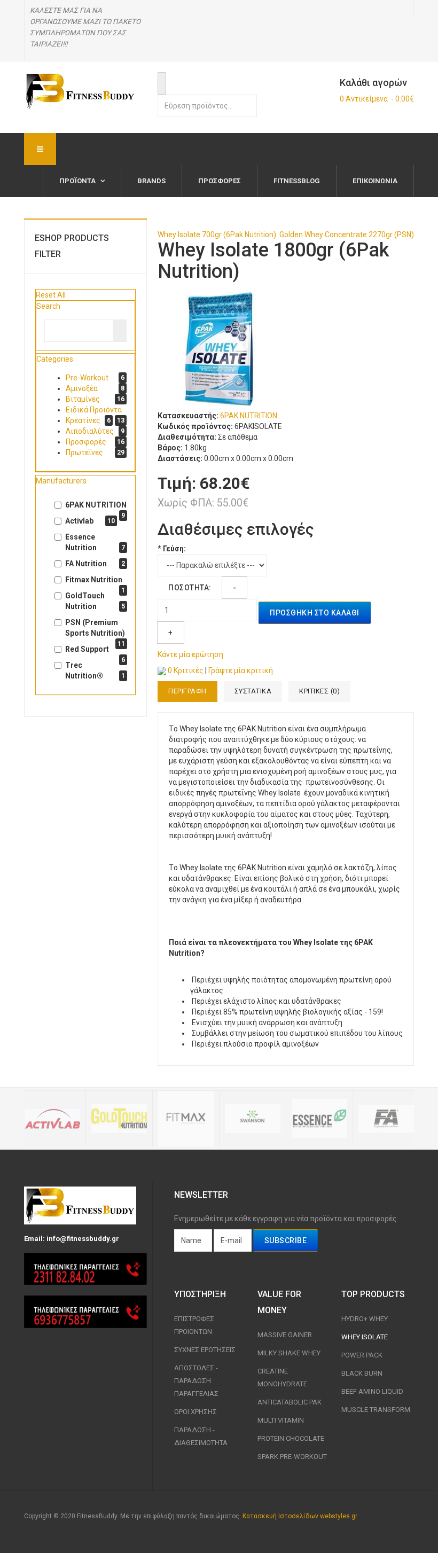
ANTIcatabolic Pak (289, 1402)
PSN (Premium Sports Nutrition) (95, 628)
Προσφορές (219, 181)
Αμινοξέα (82, 388)
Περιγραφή (187, 691)
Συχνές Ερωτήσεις (205, 1350)
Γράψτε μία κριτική (240, 670)
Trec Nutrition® (95, 670)
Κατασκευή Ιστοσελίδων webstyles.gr (300, 1516)
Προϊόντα (78, 181)
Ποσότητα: (190, 587)
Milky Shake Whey (288, 1353)
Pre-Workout (87, 377)
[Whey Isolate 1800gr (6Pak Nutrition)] (219, 348)
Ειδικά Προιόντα (94, 409)
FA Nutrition (95, 563)
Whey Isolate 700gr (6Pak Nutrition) (217, 234)
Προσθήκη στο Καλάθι (314, 612)
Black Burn (361, 1373)
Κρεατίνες (83, 420)
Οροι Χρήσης (195, 1412)
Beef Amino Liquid (372, 1391)
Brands (151, 181)
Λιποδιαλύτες (90, 431)
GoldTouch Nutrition (95, 601)
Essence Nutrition (95, 542)
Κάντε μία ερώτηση (190, 654)
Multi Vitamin (280, 1420)
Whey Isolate (364, 1337)
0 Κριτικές (186, 670)
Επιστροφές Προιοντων (194, 1325)
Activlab (90, 521)
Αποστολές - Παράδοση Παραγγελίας (196, 1381)
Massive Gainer (284, 1335)
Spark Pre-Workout (292, 1457)
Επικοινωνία (375, 181)
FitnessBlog (296, 181)
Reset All (51, 295)
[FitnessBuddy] (80, 91)
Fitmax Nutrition (95, 580)
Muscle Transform (375, 1410)
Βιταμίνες (83, 399)
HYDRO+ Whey (364, 1319)
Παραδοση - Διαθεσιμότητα (201, 1436)
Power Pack (361, 1355)
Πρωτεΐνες (84, 452)
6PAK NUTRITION (248, 415)
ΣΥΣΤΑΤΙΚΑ (253, 691)
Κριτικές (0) (319, 691)
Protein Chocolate (290, 1438)
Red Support (95, 649)
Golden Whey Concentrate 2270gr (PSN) (346, 234)
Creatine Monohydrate (282, 1377)
